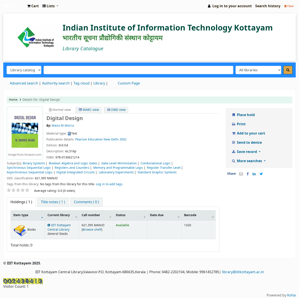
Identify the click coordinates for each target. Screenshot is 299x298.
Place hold (245, 115)
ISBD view (118, 110)
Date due (157, 215)
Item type (20, 215)
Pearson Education (89, 139)
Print (241, 124)
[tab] (53, 202)
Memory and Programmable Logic (118, 167)
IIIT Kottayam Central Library (14, 6)
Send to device (249, 142)
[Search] (287, 70)
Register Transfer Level (164, 167)
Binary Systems (34, 163)
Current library (58, 215)
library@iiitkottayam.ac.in (243, 272)
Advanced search (24, 83)
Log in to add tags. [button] (109, 184)
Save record (247, 151)
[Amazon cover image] (25, 130)
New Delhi (111, 139)
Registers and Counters (72, 167)
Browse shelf (92, 229)
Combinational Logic (156, 163)
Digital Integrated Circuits (75, 172)
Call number (91, 215)
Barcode (190, 215)
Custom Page (129, 83)
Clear (290, 6)
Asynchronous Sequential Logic (30, 172)
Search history (267, 6)
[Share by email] (241, 174)
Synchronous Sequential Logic (29, 167)
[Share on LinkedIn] (254, 174)
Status (120, 215)
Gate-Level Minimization (119, 163)
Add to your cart (250, 133)
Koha (291, 295)
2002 (123, 139)
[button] (32, 6)
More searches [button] (249, 161)
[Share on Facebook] (248, 174)
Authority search (56, 83)
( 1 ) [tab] (21, 202)
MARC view (90, 110)
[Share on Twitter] (261, 174)
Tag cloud (82, 83)
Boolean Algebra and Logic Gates (73, 163)
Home (13, 99)
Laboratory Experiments (116, 172)
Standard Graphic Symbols (157, 172)
